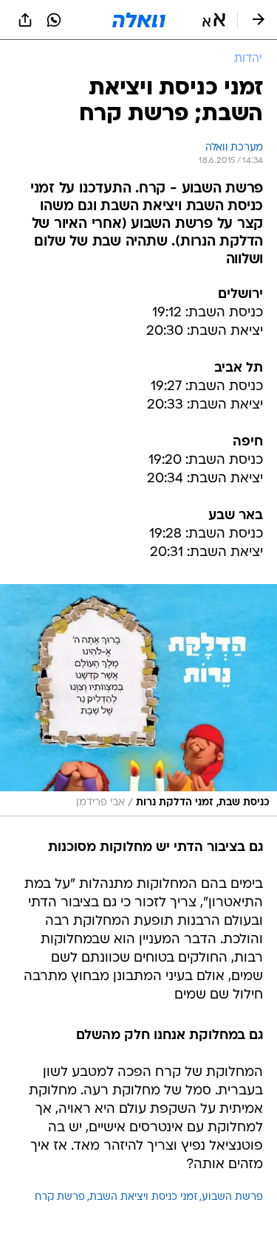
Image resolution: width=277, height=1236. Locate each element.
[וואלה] (138, 20)
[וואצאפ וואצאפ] (54, 20)
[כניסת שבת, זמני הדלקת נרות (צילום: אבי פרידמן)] (138, 700)
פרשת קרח (60, 1197)
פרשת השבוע (232, 1197)
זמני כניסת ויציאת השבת (143, 1197)
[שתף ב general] (25, 20)
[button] (213, 20)
